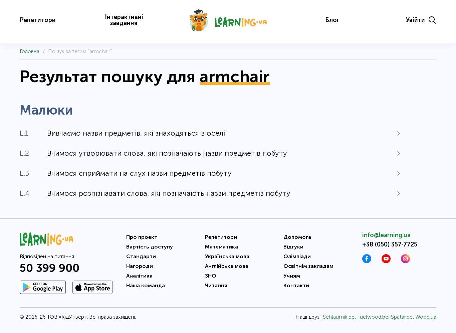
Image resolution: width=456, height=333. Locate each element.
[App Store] (92, 287)
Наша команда (145, 285)
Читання (216, 285)
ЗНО (210, 276)
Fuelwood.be (372, 317)
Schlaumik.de (339, 317)
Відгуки (293, 246)
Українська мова (227, 256)
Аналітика (139, 276)
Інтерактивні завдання (124, 20)
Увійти (415, 20)
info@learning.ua (386, 235)
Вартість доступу (149, 246)
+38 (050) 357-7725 (389, 244)
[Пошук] (432, 20)
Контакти (296, 285)
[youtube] (386, 261)
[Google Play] (43, 287)
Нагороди (139, 266)
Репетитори (38, 20)
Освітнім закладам (308, 266)
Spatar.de (402, 317)
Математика (221, 246)
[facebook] (366, 261)
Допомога (297, 237)
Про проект (141, 237)
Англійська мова (226, 266)
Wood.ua (425, 317)
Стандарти (141, 256)
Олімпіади (297, 256)
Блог (332, 20)
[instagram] (405, 261)
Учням (291, 276)
